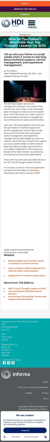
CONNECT (25, 14)
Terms (45, 399)
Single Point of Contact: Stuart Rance (27, 275)
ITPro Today (7, 337)
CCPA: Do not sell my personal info (32, 387)
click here (34, 170)
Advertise (6, 352)
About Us (6, 347)
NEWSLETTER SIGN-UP (25, 9)
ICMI (4, 334)
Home (45, 382)
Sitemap (5, 355)
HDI (3, 324)
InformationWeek (9, 327)
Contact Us (7, 350)
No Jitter (5, 330)
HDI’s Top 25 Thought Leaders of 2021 (27, 288)
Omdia (5, 340)
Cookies (28, 393)
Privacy (45, 393)
